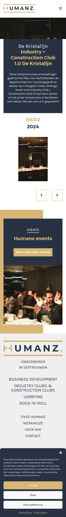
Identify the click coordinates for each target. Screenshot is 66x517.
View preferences (33, 504)
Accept (33, 485)
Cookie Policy (25, 512)
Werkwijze (33, 423)
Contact (33, 436)
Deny (33, 495)
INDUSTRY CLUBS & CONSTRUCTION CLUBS (33, 388)
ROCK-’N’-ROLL (33, 403)
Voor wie (33, 429)
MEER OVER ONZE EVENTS (33, 252)
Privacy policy (40, 512)
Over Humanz (33, 417)
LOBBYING (33, 396)
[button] (60, 452)
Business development (33, 379)
